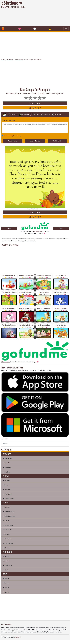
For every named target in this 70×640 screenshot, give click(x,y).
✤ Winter (6, 570)
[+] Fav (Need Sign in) (35, 108)
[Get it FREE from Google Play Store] (35, 402)
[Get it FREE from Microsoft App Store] (35, 425)
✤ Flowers (6, 583)
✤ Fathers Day (7, 530)
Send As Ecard (57, 141)
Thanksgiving (19, 59)
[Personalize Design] (4, 115)
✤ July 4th (6, 534)
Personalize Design (35, 103)
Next (61, 228)
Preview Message (12, 141)
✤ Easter (6, 520)
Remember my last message (12, 136)
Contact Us (17, 637)
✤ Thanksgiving (8, 543)
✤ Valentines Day (8, 511)
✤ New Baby (7, 467)
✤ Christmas (7, 548)
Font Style (13, 114)
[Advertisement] (47, 12)
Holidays (10, 59)
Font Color (24, 114)
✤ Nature (6, 587)
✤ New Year (7, 507)
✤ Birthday (6, 463)
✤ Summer (6, 561)
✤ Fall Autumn (7, 565)
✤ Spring (6, 556)
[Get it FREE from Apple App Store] (35, 382)
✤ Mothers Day (8, 525)
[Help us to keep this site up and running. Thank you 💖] (35, 350)
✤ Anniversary (7, 458)
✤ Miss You (6, 489)
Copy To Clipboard (35, 141)
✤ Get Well (6, 480)
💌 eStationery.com (37, 208)
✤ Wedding (6, 472)
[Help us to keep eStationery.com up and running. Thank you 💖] (35, 226)
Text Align (57, 114)
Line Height (46, 114)
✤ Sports (6, 592)
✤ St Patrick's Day (9, 516)
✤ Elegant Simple (8, 498)
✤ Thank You (7, 494)
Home (3, 59)
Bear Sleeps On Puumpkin (33, 59)
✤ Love (5, 485)
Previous (9, 228)
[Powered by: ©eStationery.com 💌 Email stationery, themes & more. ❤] (35, 152)
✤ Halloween (7, 539)
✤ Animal (6, 578)
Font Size (35, 114)
